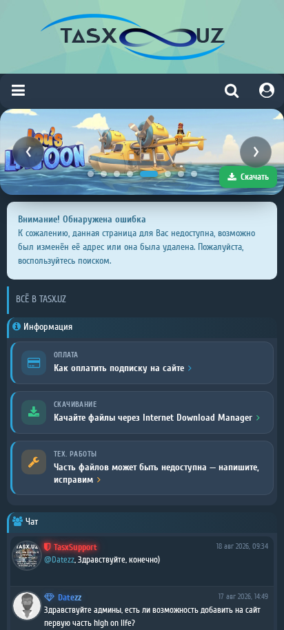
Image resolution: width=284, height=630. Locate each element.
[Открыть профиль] (27, 555)
